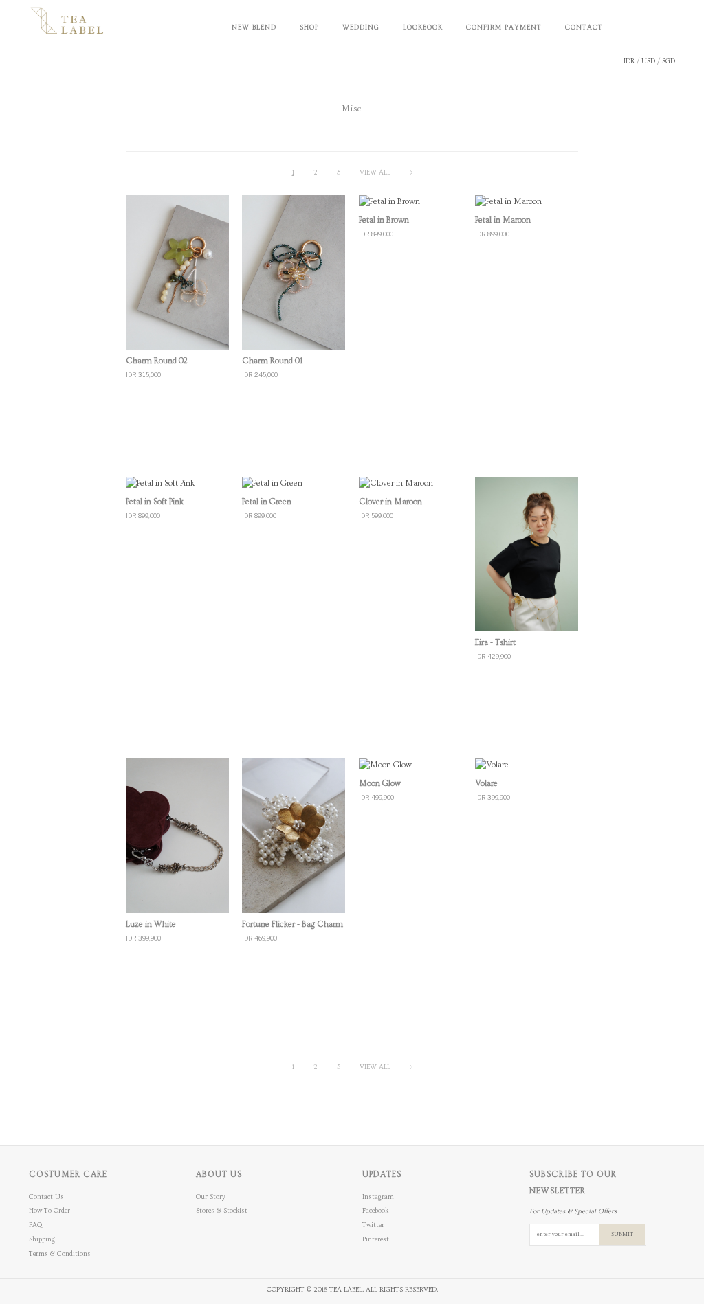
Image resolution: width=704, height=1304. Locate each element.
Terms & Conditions (60, 1254)
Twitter (373, 1225)
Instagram (378, 1197)
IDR (629, 61)
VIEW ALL (375, 172)
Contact (584, 27)
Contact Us (46, 1197)
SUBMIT (622, 1234)
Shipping (42, 1239)
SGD (668, 61)
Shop (309, 27)
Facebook (375, 1210)
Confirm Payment (504, 27)
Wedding (361, 27)
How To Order (49, 1210)
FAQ (35, 1225)
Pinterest (375, 1239)
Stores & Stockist (222, 1210)
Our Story (211, 1197)
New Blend (254, 27)
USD (648, 61)
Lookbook (423, 27)
